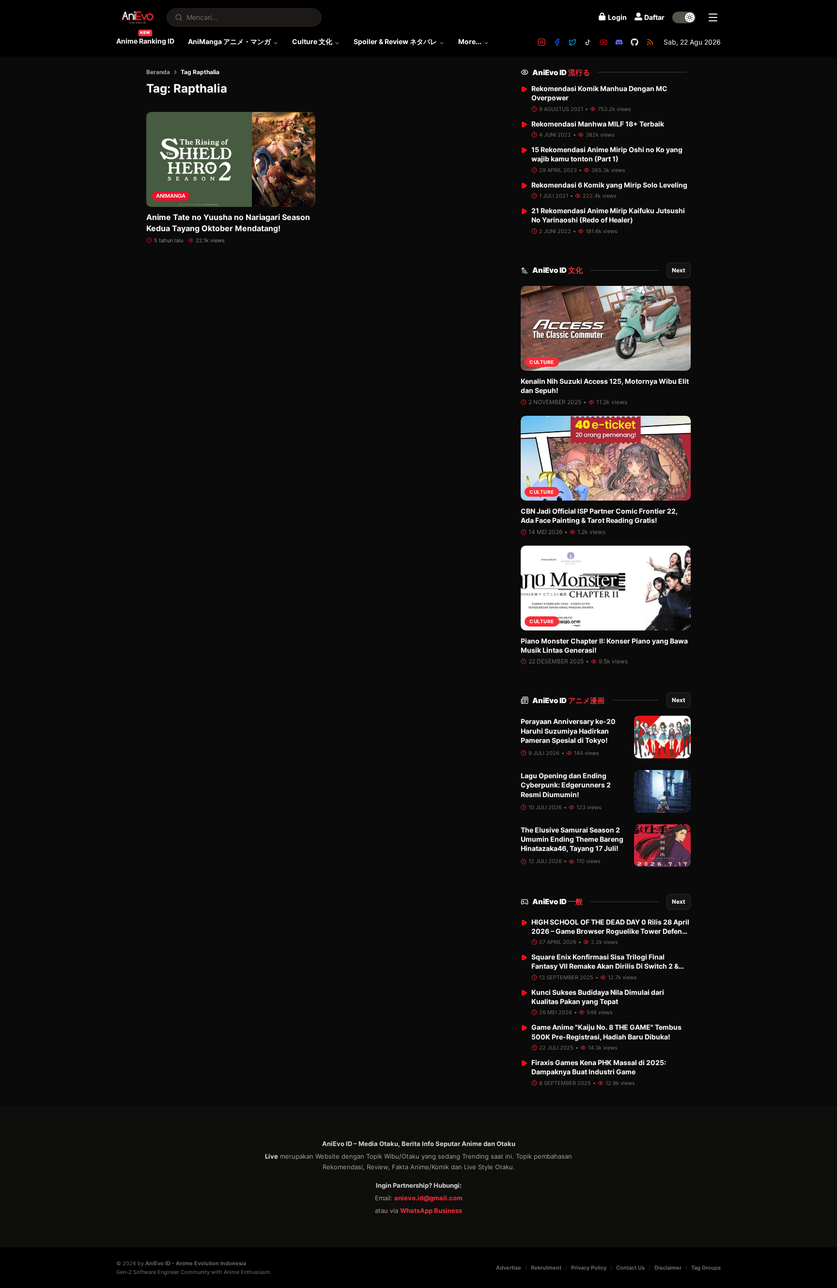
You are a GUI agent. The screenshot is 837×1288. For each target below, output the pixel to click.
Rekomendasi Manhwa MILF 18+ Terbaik (597, 124)
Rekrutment (546, 1267)
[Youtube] (603, 42)
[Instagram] (541, 42)
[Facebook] (557, 42)
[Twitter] (572, 42)
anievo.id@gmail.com (428, 1198)
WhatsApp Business (431, 1210)
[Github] (634, 42)
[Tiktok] (588, 42)
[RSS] (650, 42)
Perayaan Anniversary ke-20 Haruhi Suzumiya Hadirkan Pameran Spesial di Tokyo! (568, 730)
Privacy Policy (588, 1267)
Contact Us (630, 1267)
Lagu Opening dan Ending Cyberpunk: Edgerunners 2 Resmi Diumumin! (566, 785)
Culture (541, 362)
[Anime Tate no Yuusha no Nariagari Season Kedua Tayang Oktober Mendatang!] (230, 159)
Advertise (508, 1267)
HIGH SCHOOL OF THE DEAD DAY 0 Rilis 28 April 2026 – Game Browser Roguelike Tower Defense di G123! (610, 931)
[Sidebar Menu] (713, 17)
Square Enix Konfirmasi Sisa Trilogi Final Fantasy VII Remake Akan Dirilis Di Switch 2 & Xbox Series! (605, 966)
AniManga (171, 195)
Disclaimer (668, 1267)
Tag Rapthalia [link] (200, 72)
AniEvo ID (561, 72)
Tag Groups (706, 1267)
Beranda (158, 72)
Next (678, 270)
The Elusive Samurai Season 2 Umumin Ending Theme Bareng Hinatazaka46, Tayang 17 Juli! (572, 839)
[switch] (684, 17)
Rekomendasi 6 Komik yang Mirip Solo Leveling (609, 185)
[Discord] (619, 42)
